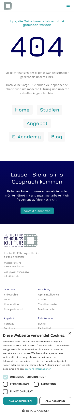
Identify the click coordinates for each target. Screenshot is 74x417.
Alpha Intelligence (48, 294)
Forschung (44, 289)
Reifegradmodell (13, 309)
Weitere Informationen (38, 368)
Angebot (9, 318)
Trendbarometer (48, 304)
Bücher (42, 323)
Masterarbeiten (47, 309)
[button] (37, 410)
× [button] (69, 333)
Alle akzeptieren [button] (20, 400)
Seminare (9, 328)
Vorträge (9, 323)
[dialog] (37, 373)
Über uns (9, 289)
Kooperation (11, 304)
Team (7, 299)
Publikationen (46, 318)
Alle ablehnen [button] (55, 400)
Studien (42, 299)
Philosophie (11, 294)
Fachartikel (44, 328)
